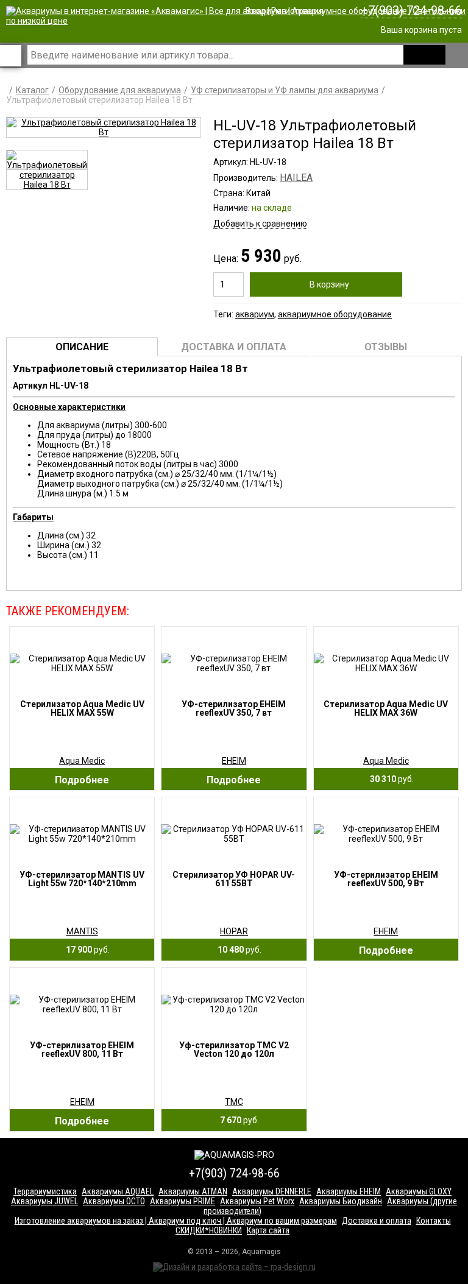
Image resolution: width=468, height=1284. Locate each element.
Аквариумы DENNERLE (271, 1191)
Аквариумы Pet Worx (257, 1201)
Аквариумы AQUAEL (118, 1191)
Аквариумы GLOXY (419, 1191)
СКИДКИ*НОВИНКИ (209, 1230)
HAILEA (296, 177)
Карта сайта (268, 1230)
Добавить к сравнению (260, 223)
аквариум (254, 314)
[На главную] (237, 21)
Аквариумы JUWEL (44, 1201)
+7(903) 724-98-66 (411, 10)
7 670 (236, 1120)
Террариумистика (45, 1191)
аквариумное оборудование (335, 314)
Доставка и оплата (376, 1221)
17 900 (85, 949)
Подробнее (82, 780)
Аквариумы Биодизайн (340, 1201)
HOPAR (234, 931)
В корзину (329, 284)
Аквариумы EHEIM (348, 1191)
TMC (234, 1102)
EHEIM (234, 761)
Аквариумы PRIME (182, 1201)
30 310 (389, 779)
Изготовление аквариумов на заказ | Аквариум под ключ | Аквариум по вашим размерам (176, 1221)
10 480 (236, 949)
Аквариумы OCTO (114, 1201)
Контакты (433, 1221)
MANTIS (82, 931)
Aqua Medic (82, 761)
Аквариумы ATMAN (192, 1191)
